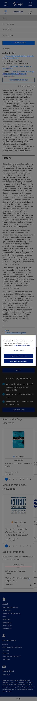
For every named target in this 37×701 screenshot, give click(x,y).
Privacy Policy (18, 345)
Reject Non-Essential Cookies (18, 361)
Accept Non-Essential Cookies (18, 356)
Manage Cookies (18, 350)
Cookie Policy (26, 345)
